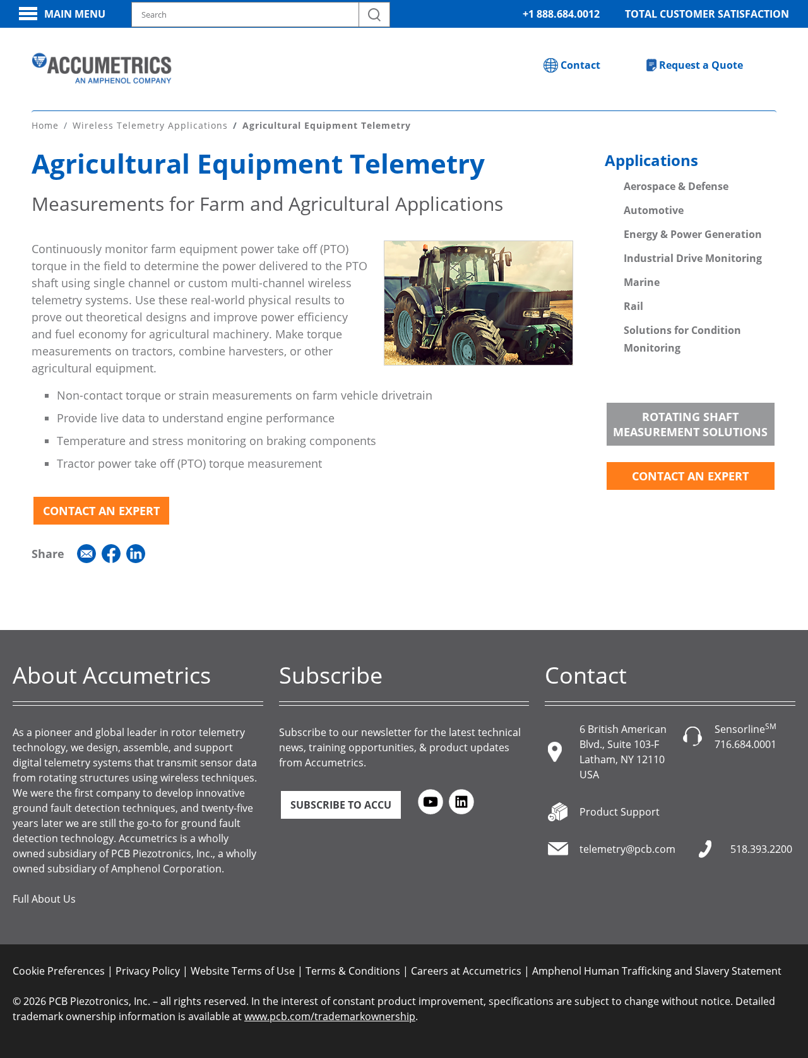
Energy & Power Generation (693, 234)
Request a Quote (701, 65)
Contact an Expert (101, 510)
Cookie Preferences (59, 971)
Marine (642, 282)
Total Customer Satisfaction (707, 14)
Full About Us (44, 899)
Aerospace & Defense (676, 186)
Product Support (619, 812)
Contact (580, 65)
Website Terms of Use (243, 971)
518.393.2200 (761, 849)
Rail (633, 306)
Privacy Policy (148, 971)
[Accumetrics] (102, 68)
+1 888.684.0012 (561, 14)
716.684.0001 (745, 744)
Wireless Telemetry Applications (150, 125)
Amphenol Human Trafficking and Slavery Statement (656, 971)
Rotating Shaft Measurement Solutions (690, 424)
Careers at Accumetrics (466, 971)
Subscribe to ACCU (340, 805)
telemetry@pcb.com (627, 849)
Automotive (654, 210)
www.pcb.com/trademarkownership (329, 1016)
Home (45, 125)
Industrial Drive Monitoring (693, 258)
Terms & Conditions (353, 971)
